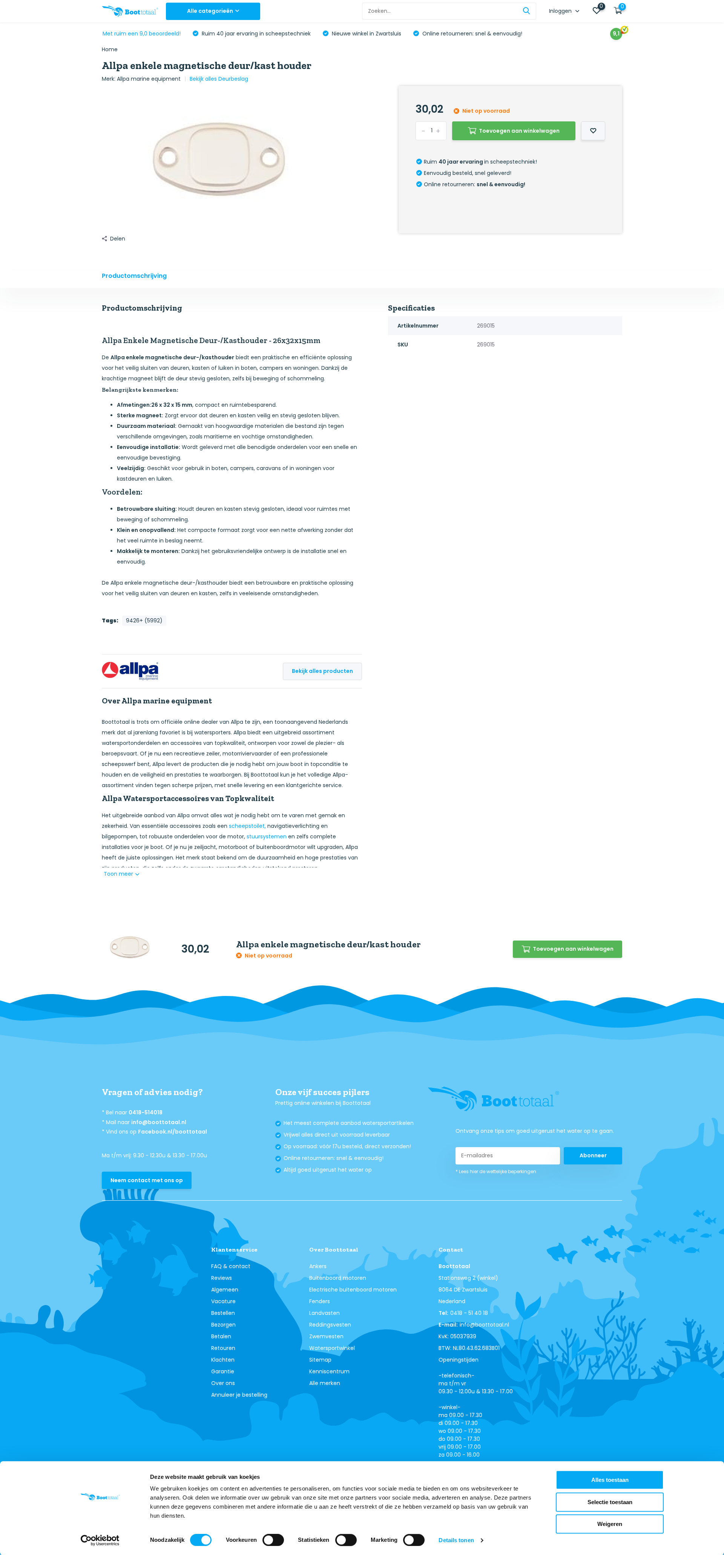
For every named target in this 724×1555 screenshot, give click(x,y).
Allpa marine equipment (149, 79)
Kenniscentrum (329, 1371)
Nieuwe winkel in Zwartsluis (365, 33)
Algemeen (224, 1289)
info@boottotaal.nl (158, 1122)
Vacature (223, 1301)
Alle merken (324, 1383)
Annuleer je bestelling (239, 1395)
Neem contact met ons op (146, 1180)
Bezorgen (223, 1324)
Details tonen (456, 1540)
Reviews (221, 1278)
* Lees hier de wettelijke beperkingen (496, 1171)
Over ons (223, 1383)
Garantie (222, 1371)
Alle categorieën (210, 11)
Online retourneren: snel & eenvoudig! (471, 33)
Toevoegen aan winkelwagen (519, 131)
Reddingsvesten (330, 1324)
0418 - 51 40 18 (469, 1313)
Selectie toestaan (609, 1502)
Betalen (221, 1336)
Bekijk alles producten (322, 671)
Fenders (319, 1301)
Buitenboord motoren (337, 1278)
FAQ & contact (230, 1266)
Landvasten (324, 1313)
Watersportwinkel (332, 1348)
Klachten (223, 1359)
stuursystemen (267, 836)
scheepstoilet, (247, 826)
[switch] (273, 1540)
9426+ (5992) (144, 620)
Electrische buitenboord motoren (353, 1289)
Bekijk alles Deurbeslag (219, 79)
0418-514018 (146, 1112)
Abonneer (593, 1155)
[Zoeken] (526, 11)
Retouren (223, 1348)
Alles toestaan (610, 1480)
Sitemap (320, 1359)
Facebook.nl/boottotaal (172, 1131)
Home (110, 49)
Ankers (318, 1266)
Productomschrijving (134, 275)
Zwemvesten (326, 1336)
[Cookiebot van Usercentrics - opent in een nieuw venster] (100, 1540)
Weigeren (609, 1524)
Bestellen (223, 1313)
